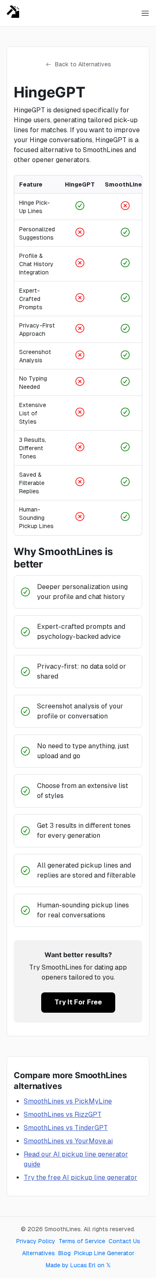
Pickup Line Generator (104, 1253)
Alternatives (38, 1253)
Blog (64, 1253)
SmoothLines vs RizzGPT (63, 1114)
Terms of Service (82, 1241)
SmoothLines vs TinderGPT (66, 1128)
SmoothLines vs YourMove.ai (68, 1141)
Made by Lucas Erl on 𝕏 (78, 1265)
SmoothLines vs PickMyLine (68, 1101)
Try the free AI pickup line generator (80, 1177)
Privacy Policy (35, 1241)
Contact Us (124, 1241)
